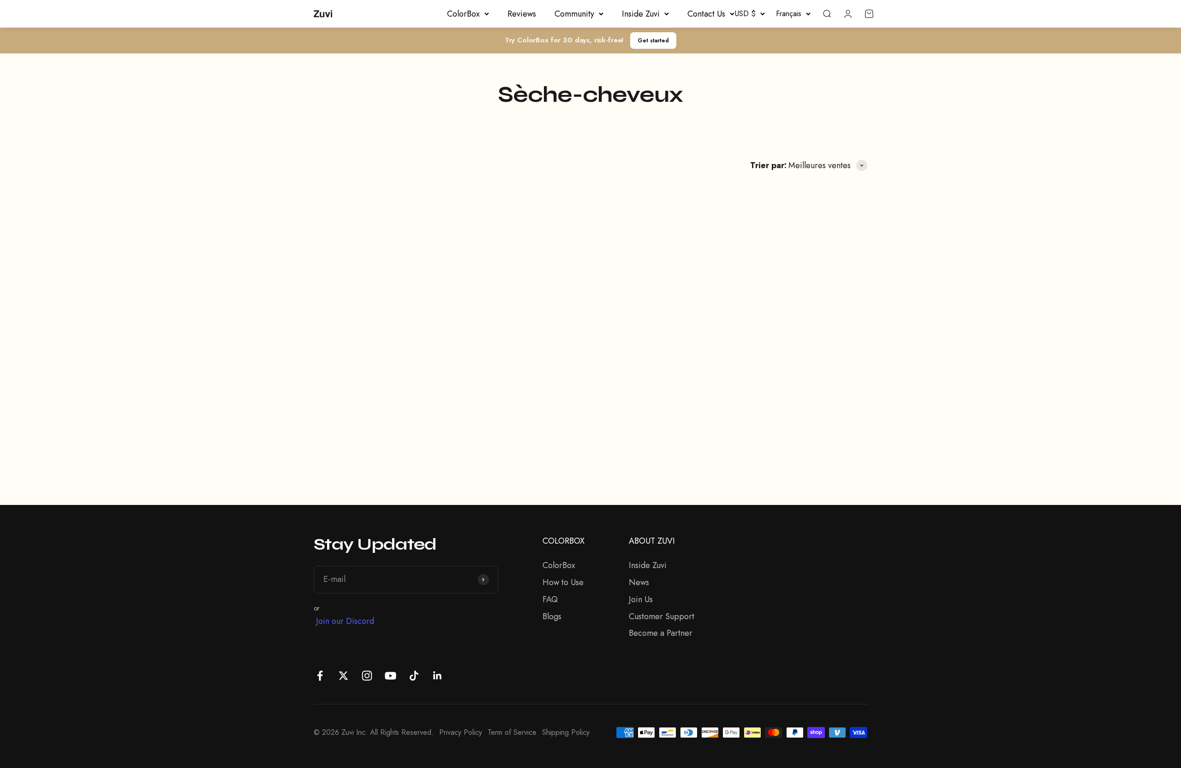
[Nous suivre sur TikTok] (414, 675)
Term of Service (512, 732)
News (639, 582)
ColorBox (463, 14)
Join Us (641, 599)
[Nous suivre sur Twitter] (343, 675)
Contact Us (706, 14)
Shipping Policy (566, 732)
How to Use (563, 582)
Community (574, 14)
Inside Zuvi (641, 14)
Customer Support (661, 616)
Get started (653, 40)
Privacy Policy (460, 732)
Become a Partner (660, 633)
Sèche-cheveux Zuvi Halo (377, 383)
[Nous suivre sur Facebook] (320, 675)
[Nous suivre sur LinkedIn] (437, 675)
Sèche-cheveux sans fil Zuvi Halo (580, 381)
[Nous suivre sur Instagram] (367, 675)
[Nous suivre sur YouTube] (390, 675)
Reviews (521, 14)
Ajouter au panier (384, 433)
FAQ (550, 599)
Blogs (552, 616)
